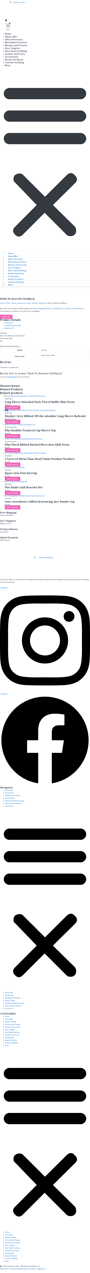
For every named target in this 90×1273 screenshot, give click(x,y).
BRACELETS (46, 309)
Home (8, 33)
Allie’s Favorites (14, 39)
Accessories (11, 56)
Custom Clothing (14, 62)
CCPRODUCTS (57, 309)
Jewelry (35, 303)
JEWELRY (68, 309)
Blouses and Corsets (16, 45)
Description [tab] (9, 323)
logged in (13, 377)
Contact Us (9, 806)
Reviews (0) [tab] (9, 328)
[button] (45, 160)
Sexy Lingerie (12, 48)
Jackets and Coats (15, 53)
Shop (7, 65)
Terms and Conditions (13, 803)
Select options (12, 408)
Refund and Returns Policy (14, 801)
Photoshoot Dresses (16, 42)
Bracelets (42, 303)
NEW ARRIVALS (78, 309)
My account (9, 793)
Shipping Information (13, 795)
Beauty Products (14, 59)
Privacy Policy (10, 798)
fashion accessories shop (21, 303)
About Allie (11, 36)
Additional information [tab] (13, 326)
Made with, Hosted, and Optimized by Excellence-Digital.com (23, 1269)
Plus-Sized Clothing (16, 51)
